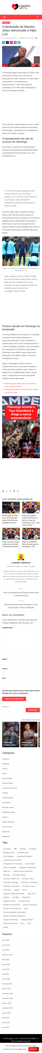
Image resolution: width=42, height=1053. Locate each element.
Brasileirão (5, 764)
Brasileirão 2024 (8, 852)
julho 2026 (5, 940)
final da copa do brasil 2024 (22, 871)
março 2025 (6, 979)
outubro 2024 (6, 1003)
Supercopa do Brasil (10, 923)
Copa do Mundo (7, 783)
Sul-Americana (7, 827)
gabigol (16, 890)
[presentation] (36, 735)
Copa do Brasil (7, 778)
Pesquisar (5, 706)
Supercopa (6, 831)
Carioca (4, 768)
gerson (25, 890)
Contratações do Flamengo (12, 864)
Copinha (5, 793)
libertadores (26, 897)
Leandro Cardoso (11, 38)
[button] (4, 17)
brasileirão (32, 849)
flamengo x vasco (29, 886)
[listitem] (10, 734)
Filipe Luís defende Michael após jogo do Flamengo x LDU (30, 544)
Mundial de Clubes (8, 812)
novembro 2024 (7, 998)
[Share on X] (7, 42)
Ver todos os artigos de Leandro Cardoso (21, 566)
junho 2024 (6, 1022)
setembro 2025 (7, 955)
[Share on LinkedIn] (15, 42)
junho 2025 (6, 964)
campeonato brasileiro (24, 856)
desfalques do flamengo (27, 867)
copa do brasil (30, 864)
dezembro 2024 (7, 993)
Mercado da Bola (8, 807)
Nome (5, 659)
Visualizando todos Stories (31, 720)
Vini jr (29, 923)
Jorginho (6, 897)
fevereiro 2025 (7, 984)
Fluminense (7, 890)
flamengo (6, 875)
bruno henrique (8, 856)
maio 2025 (5, 969)
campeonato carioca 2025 (12, 860)
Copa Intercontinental (9, 788)
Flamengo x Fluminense (11, 886)
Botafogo (23, 849)
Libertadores (6, 802)
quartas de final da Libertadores (14, 916)
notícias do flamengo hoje (12, 908)
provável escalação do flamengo (14, 912)
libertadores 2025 (9, 901)
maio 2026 (5, 950)
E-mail (5, 669)
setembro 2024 (7, 1008)
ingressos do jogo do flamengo (13, 893)
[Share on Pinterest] (11, 42)
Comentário (7, 628)
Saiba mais (22, 1049)
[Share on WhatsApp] (19, 42)
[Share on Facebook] (3, 42)
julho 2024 (5, 1018)
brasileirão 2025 (23, 852)
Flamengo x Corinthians (29, 882)
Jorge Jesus (31, 893)
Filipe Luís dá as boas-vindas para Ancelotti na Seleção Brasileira (10, 544)
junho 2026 (6, 945)
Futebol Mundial (7, 798)
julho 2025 (5, 959)
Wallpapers (6, 836)
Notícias (6, 22)
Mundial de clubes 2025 (11, 905)
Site (3, 678)
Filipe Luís (6, 871)
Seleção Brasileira (8, 822)
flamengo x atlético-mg (11, 878)
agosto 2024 (6, 1013)
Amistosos (5, 759)
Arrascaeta (7, 849)
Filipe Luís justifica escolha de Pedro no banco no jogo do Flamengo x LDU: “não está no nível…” (30, 520)
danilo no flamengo (9, 867)
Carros (4, 773)
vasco (22, 923)
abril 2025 (5, 974)
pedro (26, 908)
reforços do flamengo (10, 919)
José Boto (15, 897)
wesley (5, 927)
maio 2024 (5, 1027)
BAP (15, 849)
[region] (21, 107)
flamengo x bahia (28, 878)
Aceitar (33, 1049)
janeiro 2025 (6, 988)
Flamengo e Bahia (19, 875)
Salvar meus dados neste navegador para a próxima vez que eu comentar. (21, 692)
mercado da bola (24, 901)
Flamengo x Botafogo (10, 882)
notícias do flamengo (30, 905)
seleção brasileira (27, 919)
